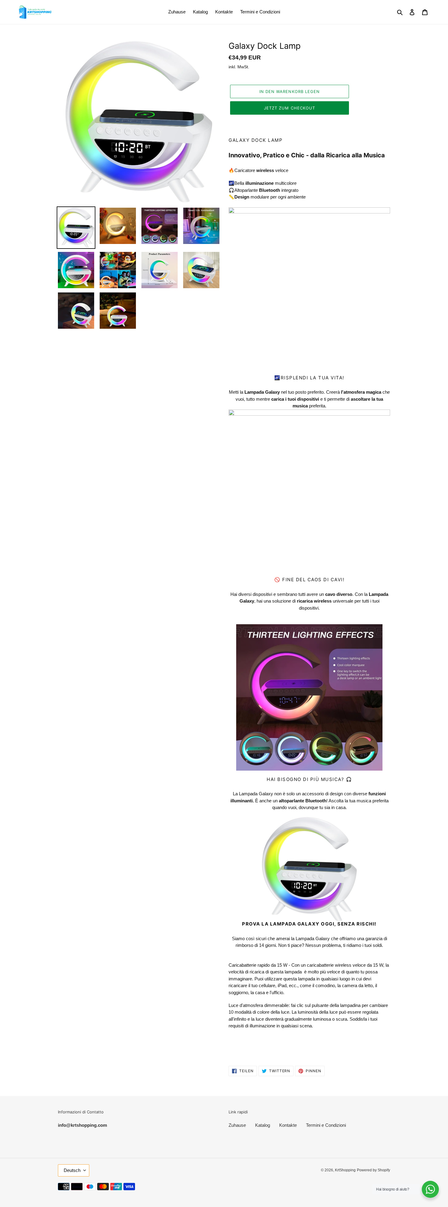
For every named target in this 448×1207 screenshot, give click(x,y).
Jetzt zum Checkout (289, 108)
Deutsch (72, 1170)
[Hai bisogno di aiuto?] (430, 1189)
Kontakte (288, 1125)
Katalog (262, 1125)
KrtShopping (345, 1170)
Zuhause (237, 1125)
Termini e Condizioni (326, 1125)
